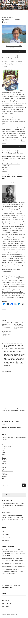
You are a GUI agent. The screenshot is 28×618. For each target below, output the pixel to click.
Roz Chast (19, 362)
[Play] (4, 52)
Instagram (5, 456)
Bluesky (4, 454)
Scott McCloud (9, 363)
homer (23, 354)
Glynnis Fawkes (20, 202)
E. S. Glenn (5, 563)
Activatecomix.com (7, 269)
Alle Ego (10, 98)
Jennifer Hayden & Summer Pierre (11, 163)
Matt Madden (21, 361)
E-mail (4, 463)
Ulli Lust (7, 365)
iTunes (4, 176)
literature (12, 345)
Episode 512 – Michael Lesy (18, 566)
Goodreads (5, 474)
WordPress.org (6, 540)
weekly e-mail (11, 503)
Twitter (8, 176)
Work (3, 478)
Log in (3, 531)
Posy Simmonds (6, 167)
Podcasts (20, 345)
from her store (9, 113)
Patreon (21, 517)
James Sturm (8, 357)
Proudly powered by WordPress (9, 614)
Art (15, 343)
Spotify (10, 58)
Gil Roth (9, 437)
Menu (14, 12)
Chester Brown (17, 350)
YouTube (4, 459)
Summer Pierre (19, 363)
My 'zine (4, 469)
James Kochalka (19, 355)
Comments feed (6, 537)
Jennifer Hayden (14, 358)
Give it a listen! (18, 109)
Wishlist (4, 476)
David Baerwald (20, 277)
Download (20, 56)
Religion (7, 346)
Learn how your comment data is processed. (13, 410)
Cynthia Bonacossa (10, 351)
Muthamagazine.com (7, 271)
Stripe (4, 521)
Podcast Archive (6, 446)
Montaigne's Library (7, 471)
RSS (18, 58)
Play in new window (12, 56)
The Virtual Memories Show (11, 3)
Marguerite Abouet (10, 361)
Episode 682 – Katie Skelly (17, 560)
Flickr (3, 472)
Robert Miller (5, 566)
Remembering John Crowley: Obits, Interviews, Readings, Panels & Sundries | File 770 (13, 551)
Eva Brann (4, 171)
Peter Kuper (5, 165)
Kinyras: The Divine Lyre (16, 219)
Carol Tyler (5, 169)
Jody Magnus (12, 359)
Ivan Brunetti (8, 355)
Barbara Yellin (19, 348)
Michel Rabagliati (10, 362)
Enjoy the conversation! (8, 156)
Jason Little (17, 357)
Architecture (8, 343)
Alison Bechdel (9, 348)
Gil (13, 17)
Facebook (13, 176)
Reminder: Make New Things (16, 563)
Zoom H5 (7, 286)
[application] (14, 51)
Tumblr (19, 176)
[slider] (23, 51)
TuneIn (14, 58)
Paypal (20, 519)
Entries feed (5, 534)
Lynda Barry (20, 359)
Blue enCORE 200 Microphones (12, 284)
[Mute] (19, 52)
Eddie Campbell (16, 352)
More (21, 58)
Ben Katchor (8, 350)
